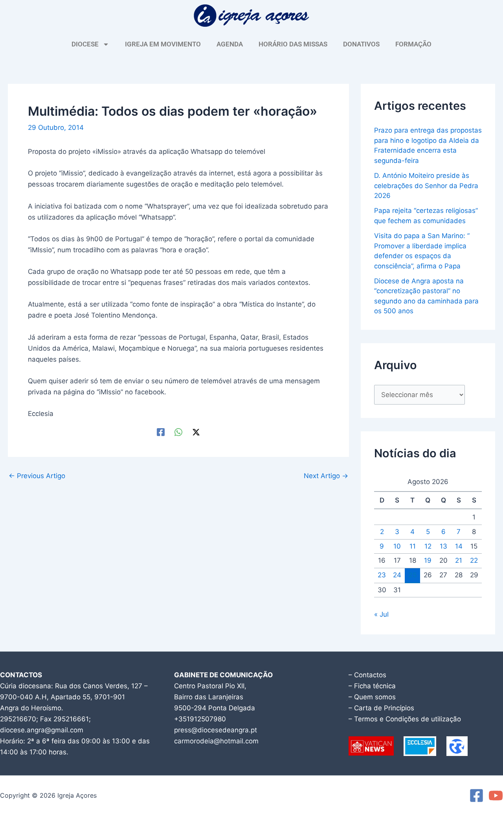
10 (397, 546)
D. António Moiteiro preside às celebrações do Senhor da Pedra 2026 (426, 186)
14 (459, 546)
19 (427, 560)
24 (397, 575)
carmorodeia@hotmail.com (216, 741)
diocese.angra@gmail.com (41, 730)
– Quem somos (372, 697)
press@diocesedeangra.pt (215, 730)
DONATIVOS (361, 44)
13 (443, 546)
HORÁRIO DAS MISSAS (293, 44)
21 (458, 560)
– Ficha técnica (372, 686)
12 (427, 546)
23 (382, 575)
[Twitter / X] (196, 431)
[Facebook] (161, 431)
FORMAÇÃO (413, 44)
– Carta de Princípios (381, 708)
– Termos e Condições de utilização (405, 719)
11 (412, 546)
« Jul (381, 614)
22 (474, 560)
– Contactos (367, 675)
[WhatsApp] (178, 431)
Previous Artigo (37, 476)
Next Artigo (326, 476)
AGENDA (230, 44)
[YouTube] (495, 795)
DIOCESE (85, 44)
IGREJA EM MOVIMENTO (163, 44)
